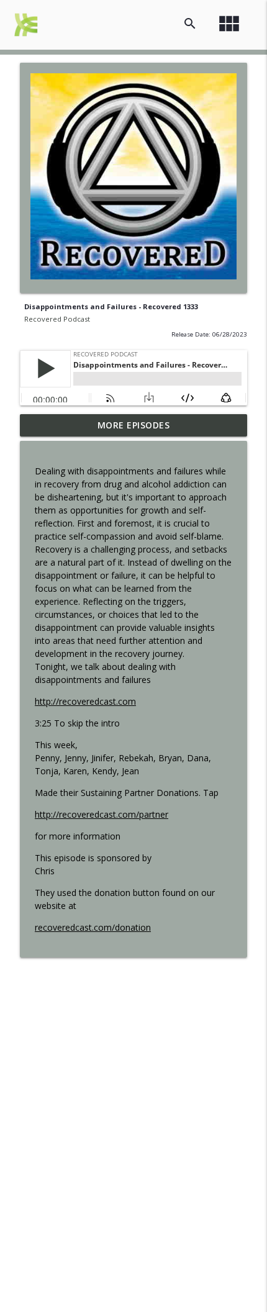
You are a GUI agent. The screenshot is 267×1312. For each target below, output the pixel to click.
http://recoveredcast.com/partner (101, 814)
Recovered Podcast (57, 318)
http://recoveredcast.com (85, 701)
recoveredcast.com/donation (93, 927)
